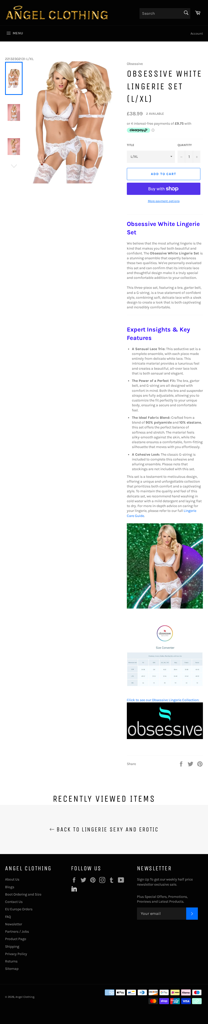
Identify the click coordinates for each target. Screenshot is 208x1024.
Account (196, 33)
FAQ (8, 917)
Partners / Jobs (17, 931)
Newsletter (13, 924)
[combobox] (165, 13)
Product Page (15, 939)
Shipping (12, 946)
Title (130, 145)
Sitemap (12, 969)
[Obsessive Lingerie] (165, 738)
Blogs (9, 887)
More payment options (164, 201)
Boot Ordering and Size (23, 894)
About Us (12, 879)
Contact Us (14, 902)
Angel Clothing (24, 997)
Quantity (185, 145)
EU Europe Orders (18, 909)
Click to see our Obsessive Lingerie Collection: (163, 700)
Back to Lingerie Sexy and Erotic (107, 829)
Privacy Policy (16, 954)
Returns (11, 961)
